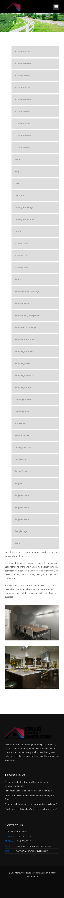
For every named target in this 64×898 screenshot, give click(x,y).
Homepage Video (23, 387)
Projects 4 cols (22, 519)
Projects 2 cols (22, 495)
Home (18, 279)
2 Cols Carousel (22, 51)
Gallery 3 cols (21, 255)
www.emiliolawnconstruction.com (32, 850)
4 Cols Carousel (22, 123)
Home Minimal (22, 303)
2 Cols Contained (23, 63)
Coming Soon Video (24, 219)
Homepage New (22, 363)
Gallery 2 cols (21, 243)
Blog (17, 171)
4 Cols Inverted (22, 147)
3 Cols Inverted (22, 111)
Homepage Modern (24, 351)
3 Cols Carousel (22, 87)
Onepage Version (23, 447)
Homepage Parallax (24, 375)
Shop (17, 543)
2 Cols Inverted (22, 75)
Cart (17, 183)
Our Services (21, 459)
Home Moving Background (27, 315)
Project (18, 483)
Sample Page (21, 531)
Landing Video (22, 411)
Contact (19, 231)
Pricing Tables (21, 471)
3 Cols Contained (23, 99)
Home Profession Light (26, 327)
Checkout (19, 195)
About (18, 159)
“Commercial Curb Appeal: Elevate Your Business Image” (31, 804)
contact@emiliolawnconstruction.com (34, 846)
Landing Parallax (23, 399)
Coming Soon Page (24, 207)
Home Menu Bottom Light (27, 291)
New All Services (22, 435)
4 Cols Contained (23, 135)
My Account (20, 423)
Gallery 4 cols (21, 267)
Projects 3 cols (22, 507)
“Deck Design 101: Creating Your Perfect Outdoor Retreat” (31, 809)
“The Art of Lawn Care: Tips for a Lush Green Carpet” (29, 790)
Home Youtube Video (25, 339)
